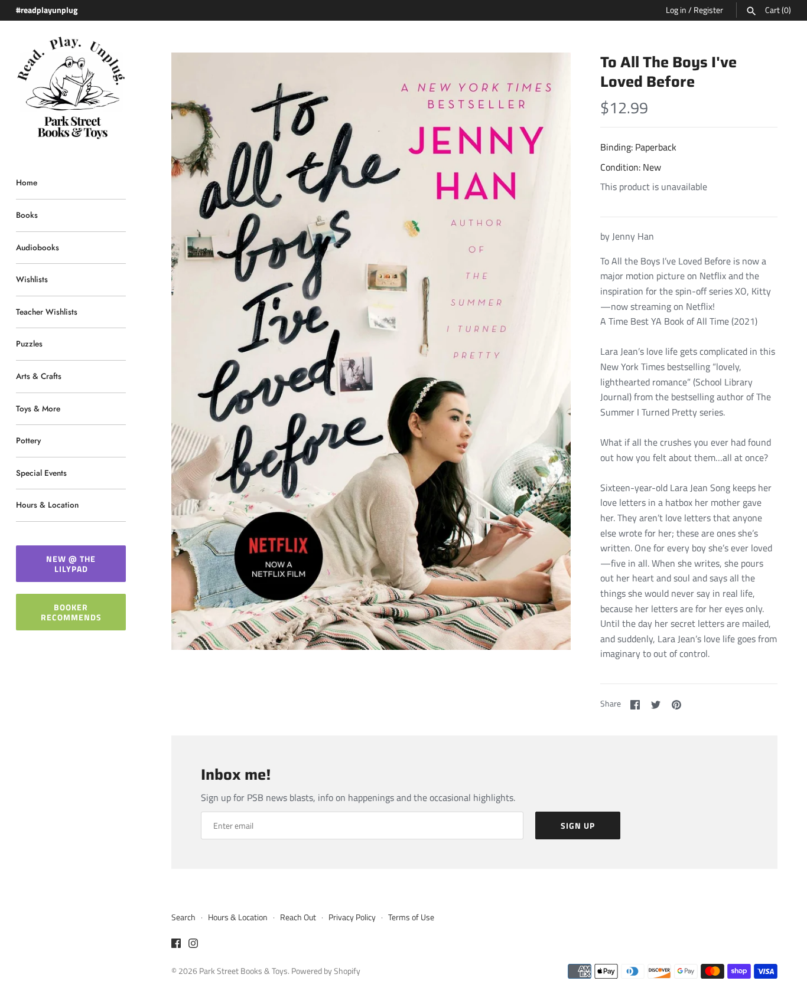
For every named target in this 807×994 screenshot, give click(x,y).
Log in (676, 10)
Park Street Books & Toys (243, 971)
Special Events (41, 473)
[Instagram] (193, 945)
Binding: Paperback (638, 147)
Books (27, 215)
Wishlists (32, 279)
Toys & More (38, 408)
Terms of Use (411, 917)
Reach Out (298, 917)
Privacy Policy (352, 917)
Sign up (578, 825)
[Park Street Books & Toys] (71, 88)
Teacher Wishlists (46, 312)
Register (708, 10)
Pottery (28, 440)
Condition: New (630, 167)
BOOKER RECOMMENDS (71, 612)
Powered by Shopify (325, 971)
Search (183, 917)
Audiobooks (37, 247)
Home (26, 182)
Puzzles (29, 343)
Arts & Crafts (38, 376)
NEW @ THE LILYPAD (71, 563)
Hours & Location (47, 505)
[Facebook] (176, 945)
